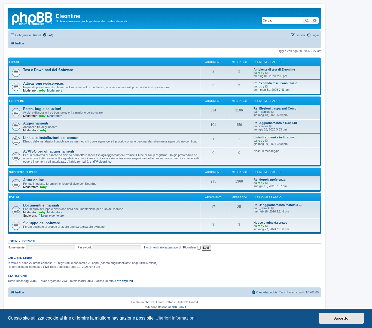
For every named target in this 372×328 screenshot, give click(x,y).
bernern (263, 126)
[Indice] (32, 17)
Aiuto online (33, 180)
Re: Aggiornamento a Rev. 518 (275, 122)
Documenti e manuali (41, 205)
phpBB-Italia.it (177, 306)
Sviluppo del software (41, 223)
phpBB (149, 301)
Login (12, 241)
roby (261, 72)
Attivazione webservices (43, 83)
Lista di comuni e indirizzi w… (275, 137)
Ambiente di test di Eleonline (274, 69)
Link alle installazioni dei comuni (51, 138)
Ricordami (190, 247)
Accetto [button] (341, 318)
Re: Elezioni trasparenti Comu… (277, 108)
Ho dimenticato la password (162, 247)
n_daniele (264, 111)
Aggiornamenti (35, 123)
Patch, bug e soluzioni (42, 109)
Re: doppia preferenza (269, 179)
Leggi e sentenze (52, 215)
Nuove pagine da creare (270, 222)
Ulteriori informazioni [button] (175, 318)
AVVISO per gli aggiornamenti (48, 151)
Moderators (54, 90)
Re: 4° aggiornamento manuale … (278, 204)
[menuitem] (47, 35)
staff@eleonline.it (101, 161)
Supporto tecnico (23, 172)
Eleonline (17, 100)
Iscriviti (28, 241)
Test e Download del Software (48, 70)
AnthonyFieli (123, 281)
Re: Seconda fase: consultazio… (277, 83)
